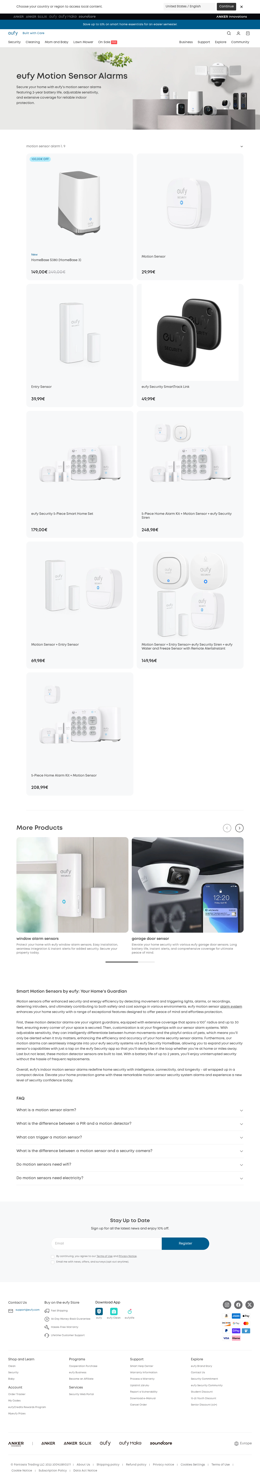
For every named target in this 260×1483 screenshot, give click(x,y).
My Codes (14, 1401)
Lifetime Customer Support (68, 1335)
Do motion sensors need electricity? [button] (49, 1178)
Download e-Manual (143, 1398)
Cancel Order (138, 1405)
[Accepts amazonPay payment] (226, 1316)
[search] (229, 33)
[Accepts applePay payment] (246, 1316)
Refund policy (136, 1464)
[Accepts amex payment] (236, 1316)
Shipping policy (108, 1464)
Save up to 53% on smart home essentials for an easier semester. (130, 24)
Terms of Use (105, 1256)
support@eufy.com (27, 1310)
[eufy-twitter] (249, 1305)
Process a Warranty (142, 1379)
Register (185, 1243)
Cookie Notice (22, 1470)
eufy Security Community (207, 1385)
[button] (241, 7)
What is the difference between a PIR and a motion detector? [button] (73, 1123)
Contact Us (198, 1372)
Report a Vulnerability (143, 1392)
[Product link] (79, 202)
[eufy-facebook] (238, 1305)
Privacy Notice (128, 1256)
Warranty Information (143, 1372)
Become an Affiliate (81, 1379)
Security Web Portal (81, 1394)
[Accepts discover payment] (226, 1323)
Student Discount (202, 1392)
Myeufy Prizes (16, 1414)
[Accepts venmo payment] (246, 1331)
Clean (12, 1366)
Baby (11, 1379)
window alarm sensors (37, 938)
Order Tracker (16, 1394)
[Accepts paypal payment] (226, 1331)
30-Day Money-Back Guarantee (70, 1319)
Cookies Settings (193, 1464)
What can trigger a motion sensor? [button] (49, 1137)
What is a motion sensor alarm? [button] (46, 1110)
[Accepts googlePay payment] (236, 1323)
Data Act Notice (85, 1470)
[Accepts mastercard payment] (246, 1323)
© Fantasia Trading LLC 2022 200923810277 (41, 1464)
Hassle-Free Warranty (64, 1327)
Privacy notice (163, 1464)
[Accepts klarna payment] (236, 1338)
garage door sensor (150, 938)
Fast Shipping (59, 1311)
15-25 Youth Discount (203, 1398)
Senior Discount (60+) (204, 1405)
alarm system (231, 1006)
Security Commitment (204, 1379)
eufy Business (77, 1372)
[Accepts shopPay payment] (236, 1331)
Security (13, 1372)
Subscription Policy (53, 1470)
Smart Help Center (141, 1366)
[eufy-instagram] (227, 1305)
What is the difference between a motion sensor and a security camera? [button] (84, 1151)
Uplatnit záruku (139, 1385)
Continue (226, 6)
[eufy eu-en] (14, 33)
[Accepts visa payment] (226, 1338)
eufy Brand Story (201, 1366)
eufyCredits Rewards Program (27, 1407)
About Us (83, 1464)
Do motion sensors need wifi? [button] (43, 1164)
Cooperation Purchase (83, 1366)
